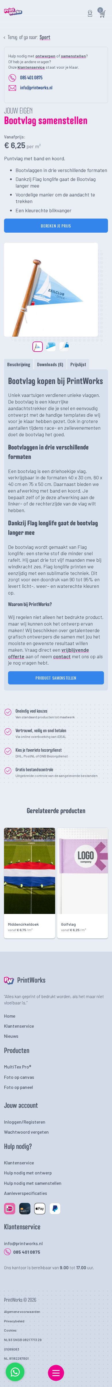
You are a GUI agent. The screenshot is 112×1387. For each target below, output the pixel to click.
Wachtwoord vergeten (26, 1132)
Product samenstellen (56, 678)
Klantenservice (19, 1026)
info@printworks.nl (36, 87)
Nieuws (11, 1036)
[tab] (18, 364)
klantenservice (31, 67)
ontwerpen (45, 55)
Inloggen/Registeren (24, 1121)
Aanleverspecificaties (25, 1193)
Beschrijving (18, 364)
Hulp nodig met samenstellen (32, 1183)
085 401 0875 (31, 77)
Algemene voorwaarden (22, 1311)
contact (62, 656)
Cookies (10, 1330)
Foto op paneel (18, 1087)
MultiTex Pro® (17, 1066)
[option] (51, 290)
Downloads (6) (50, 364)
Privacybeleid (14, 1321)
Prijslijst (78, 364)
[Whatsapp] (15, 1380)
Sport (45, 37)
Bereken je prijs (56, 226)
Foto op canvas (19, 1077)
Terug (12, 37)
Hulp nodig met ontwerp (28, 1172)
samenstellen (73, 55)
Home (9, 1015)
